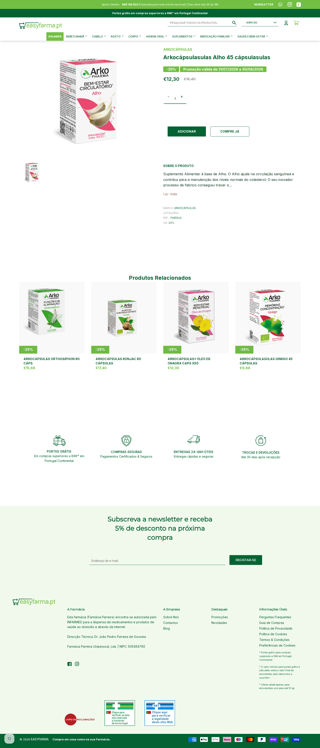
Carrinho (296, 23)
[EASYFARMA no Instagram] (77, 664)
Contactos (170, 623)
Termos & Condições (274, 640)
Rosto (116, 36)
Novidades (219, 623)
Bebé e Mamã (75, 36)
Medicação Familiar (215, 36)
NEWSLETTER (263, 4)
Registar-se (246, 560)
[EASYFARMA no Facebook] (69, 664)
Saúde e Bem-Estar (251, 36)
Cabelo (98, 36)
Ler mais (170, 194)
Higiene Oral (155, 36)
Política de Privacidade (275, 628)
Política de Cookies (273, 634)
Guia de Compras (271, 623)
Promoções (219, 617)
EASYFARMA (40, 739)
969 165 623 (130, 4)
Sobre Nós (171, 617)
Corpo (133, 36)
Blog (166, 628)
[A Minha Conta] (286, 22)
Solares (55, 36)
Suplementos (182, 36)
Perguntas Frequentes (275, 617)
